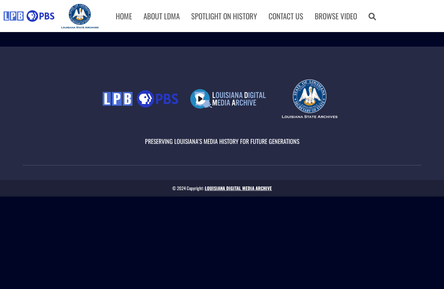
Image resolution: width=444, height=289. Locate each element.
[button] (372, 16)
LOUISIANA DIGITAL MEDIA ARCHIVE (238, 188)
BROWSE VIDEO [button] (336, 15)
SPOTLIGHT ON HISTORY (224, 15)
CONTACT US (286, 15)
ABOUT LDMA (161, 15)
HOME (124, 15)
